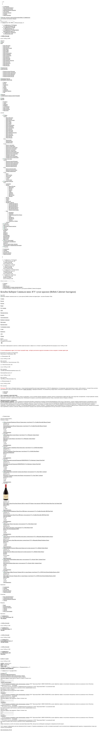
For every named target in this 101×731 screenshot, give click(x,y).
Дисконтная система (8, 9)
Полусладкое (9, 175)
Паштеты (5, 104)
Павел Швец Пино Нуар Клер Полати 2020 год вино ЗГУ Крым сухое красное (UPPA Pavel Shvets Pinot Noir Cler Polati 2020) (32, 503)
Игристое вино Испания (9, 71)
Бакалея (2, 99)
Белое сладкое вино (10, 146)
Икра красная (6, 109)
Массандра (5, 541)
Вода (5, 227)
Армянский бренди (13, 203)
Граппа (5, 88)
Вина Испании (6, 45)
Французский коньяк (14, 209)
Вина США (6, 50)
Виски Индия (12, 186)
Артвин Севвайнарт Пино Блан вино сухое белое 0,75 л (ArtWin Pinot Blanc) (21, 451)
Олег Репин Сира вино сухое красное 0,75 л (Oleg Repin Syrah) (18, 527)
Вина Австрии (6, 59)
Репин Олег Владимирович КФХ (11, 528)
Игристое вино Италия (8, 75)
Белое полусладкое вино (11, 147)
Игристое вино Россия (8, 76)
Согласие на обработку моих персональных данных (13, 675)
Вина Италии (6, 65)
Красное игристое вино (11, 170)
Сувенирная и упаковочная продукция (12, 245)
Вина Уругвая (6, 61)
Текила (5, 82)
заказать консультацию (6, 682)
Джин (4, 86)
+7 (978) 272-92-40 (7, 272)
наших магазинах (27, 389)
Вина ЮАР (6, 51)
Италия (10, 188)
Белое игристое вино (11, 168)
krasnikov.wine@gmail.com (7, 668)
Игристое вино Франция (9, 73)
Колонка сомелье (7, 12)
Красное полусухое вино (12, 153)
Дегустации (6, 11)
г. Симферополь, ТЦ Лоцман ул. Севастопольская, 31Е (10, 25)
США (10, 191)
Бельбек (5, 553)
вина (2, 43)
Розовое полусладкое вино (12, 157)
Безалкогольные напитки (10, 226)
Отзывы (5, 14)
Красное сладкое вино (11, 151)
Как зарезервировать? (8, 7)
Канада (10, 190)
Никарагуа (11, 217)
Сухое (7, 178)
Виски (4, 87)
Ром (4, 92)
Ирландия (11, 187)
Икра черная (6, 108)
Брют (7, 173)
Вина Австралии (7, 55)
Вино (5, 115)
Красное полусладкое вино (12, 152)
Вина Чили (6, 49)
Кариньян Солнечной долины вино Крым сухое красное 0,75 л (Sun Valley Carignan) (23, 475)
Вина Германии (7, 54)
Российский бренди (13, 208)
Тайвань (11, 192)
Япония (10, 196)
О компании (6, 6)
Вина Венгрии (6, 58)
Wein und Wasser (7, 427)
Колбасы (5, 101)
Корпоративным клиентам (9, 10)
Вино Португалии (7, 48)
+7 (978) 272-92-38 (7, 262)
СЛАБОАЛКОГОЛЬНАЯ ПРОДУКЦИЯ (10, 95)
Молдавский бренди (13, 207)
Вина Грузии (6, 46)
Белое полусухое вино (11, 148)
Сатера (5, 564)
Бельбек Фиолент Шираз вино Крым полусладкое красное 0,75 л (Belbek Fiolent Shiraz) (23, 551)
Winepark (5, 439)
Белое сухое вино (10, 145)
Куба (10, 216)
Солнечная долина (7, 476)
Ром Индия (11, 218)
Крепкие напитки (8, 181)
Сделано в (3, 673)
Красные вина (9, 141)
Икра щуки (6, 110)
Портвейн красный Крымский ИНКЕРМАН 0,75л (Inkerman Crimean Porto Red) (22, 464)
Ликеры (6, 223)
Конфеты (5, 105)
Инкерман (5, 465)
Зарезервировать (7, 432)
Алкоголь (5, 242)
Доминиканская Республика (15, 214)
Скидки (6, 246)
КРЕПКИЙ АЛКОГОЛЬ (6, 80)
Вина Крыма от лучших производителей (12, 287)
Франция (11, 193)
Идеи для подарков (8, 240)
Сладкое (8, 177)
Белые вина (8, 140)
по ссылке (14, 685)
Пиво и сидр (6, 225)
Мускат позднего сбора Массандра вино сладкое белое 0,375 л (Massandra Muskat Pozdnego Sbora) (26, 540)
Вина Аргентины (7, 53)
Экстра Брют (9, 180)
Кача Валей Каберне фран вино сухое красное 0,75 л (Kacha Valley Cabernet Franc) (22, 563)
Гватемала (11, 212)
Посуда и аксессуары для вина (10, 244)
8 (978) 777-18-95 (7, 277)
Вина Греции (6, 56)
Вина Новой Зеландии (8, 60)
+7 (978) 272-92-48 (5, 36)
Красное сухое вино (10, 150)
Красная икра (6, 236)
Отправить (3, 693)
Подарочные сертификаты (9, 241)
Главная (5, 283)
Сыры (4, 103)
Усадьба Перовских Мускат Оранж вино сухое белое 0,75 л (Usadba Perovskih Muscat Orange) (25, 426)
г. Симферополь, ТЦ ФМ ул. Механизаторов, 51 (9, 28)
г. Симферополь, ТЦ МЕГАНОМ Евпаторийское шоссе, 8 (11, 30)
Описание (5, 391)
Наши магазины (7, 15)
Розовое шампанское (11, 171)
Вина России (6, 64)
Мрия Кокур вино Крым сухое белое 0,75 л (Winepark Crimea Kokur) (19, 438)
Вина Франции (6, 63)
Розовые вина (9, 142)
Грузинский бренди (13, 205)
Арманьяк (5, 89)
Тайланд (11, 219)
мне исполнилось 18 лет (6, 729)
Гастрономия (6, 106)
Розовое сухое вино (10, 155)
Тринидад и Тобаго (13, 221)
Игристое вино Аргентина (9, 72)
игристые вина (4, 69)
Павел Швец (6, 504)
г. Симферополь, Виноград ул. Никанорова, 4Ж (9, 33)
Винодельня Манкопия (8, 452)
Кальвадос (5, 84)
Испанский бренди (13, 206)
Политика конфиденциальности (8, 674)
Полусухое (8, 176)
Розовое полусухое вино (11, 156)
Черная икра (6, 237)
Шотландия (11, 195)
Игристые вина (8, 158)
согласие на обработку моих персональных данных (17, 684)
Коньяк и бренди (7, 91)
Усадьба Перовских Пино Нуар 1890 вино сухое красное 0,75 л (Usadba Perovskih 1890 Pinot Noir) (26, 514)
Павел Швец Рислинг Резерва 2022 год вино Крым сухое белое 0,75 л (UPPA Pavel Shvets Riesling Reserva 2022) (29, 575)
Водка (4, 83)
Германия (11, 213)
